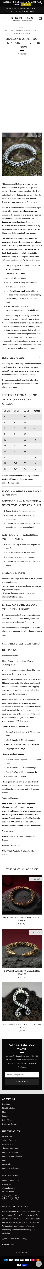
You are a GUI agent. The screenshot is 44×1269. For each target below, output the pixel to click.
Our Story (6, 1104)
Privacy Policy (8, 1136)
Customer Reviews (9, 1124)
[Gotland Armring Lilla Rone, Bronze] (22, 948)
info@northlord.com (10, 1180)
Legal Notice (7, 1144)
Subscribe (21, 1082)
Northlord (22, 54)
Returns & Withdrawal (11, 1168)
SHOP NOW (26, 4)
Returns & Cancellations (12, 1156)
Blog (4, 1112)
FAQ (4, 1160)
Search (5, 1116)
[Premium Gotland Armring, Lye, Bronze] (22, 895)
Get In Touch (7, 1120)
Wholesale (6, 1164)
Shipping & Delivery (10, 1148)
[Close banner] (41, 3)
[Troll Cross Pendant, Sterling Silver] (22, 1001)
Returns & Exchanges (10, 1152)
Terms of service (9, 1140)
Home (21, 28)
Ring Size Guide (8, 1108)
